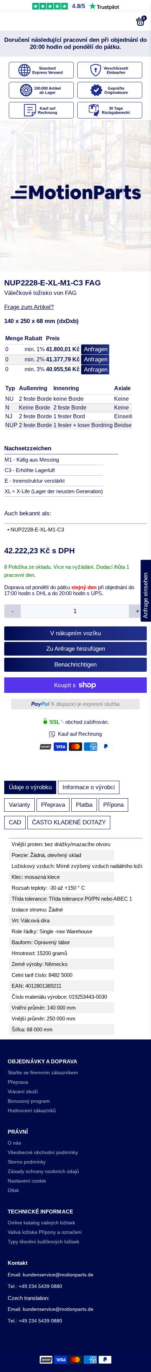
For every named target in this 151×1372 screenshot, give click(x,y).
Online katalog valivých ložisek (41, 1222)
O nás (14, 1143)
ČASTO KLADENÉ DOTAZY (69, 822)
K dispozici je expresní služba (85, 704)
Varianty (19, 804)
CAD (15, 822)
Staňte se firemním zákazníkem (43, 1072)
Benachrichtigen (75, 664)
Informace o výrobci (89, 787)
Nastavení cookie (27, 1181)
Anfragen (95, 349)
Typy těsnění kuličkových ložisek (43, 1241)
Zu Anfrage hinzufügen (75, 648)
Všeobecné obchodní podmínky (43, 1152)
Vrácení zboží (23, 1091)
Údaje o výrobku (30, 787)
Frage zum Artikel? (29, 307)
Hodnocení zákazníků (32, 1110)
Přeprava (53, 804)
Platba (84, 804)
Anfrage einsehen (145, 590)
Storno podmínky (27, 1162)
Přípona (113, 804)
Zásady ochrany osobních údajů (43, 1171)
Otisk (13, 1190)
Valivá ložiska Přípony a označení (45, 1232)
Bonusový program (29, 1101)
